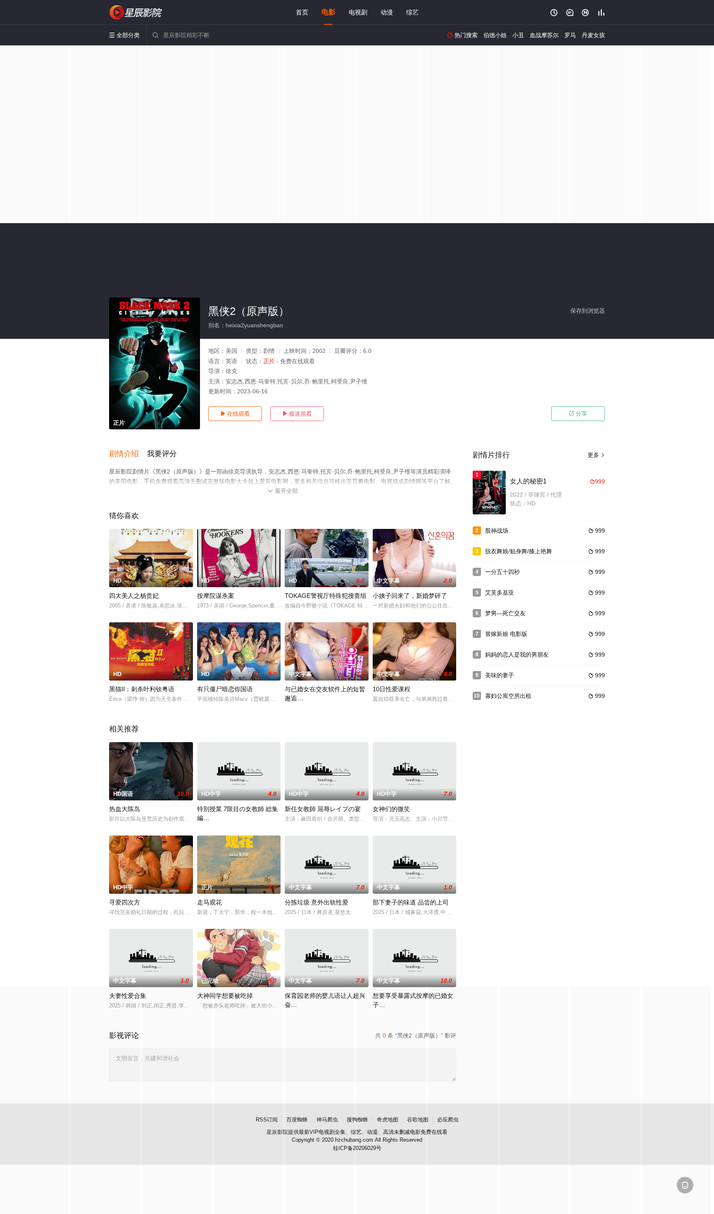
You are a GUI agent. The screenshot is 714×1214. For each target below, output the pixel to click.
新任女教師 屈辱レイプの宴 (323, 808)
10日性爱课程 (391, 689)
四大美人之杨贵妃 (134, 595)
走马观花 (209, 902)
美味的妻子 (499, 675)
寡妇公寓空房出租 (508, 696)
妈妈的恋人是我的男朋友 (517, 654)
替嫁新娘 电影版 (506, 634)
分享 (578, 413)
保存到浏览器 (587, 310)
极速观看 (297, 413)
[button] (128, 454)
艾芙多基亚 (499, 592)
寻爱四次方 (124, 902)
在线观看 (235, 413)
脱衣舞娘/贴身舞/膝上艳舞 (518, 551)
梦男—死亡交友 (505, 613)
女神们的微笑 (391, 808)
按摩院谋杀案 (215, 595)
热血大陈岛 (124, 808)
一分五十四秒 (502, 572)
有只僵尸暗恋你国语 (225, 689)
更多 (596, 455)
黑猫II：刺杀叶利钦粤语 (141, 689)
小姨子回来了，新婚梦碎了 (410, 595)
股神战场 (496, 530)
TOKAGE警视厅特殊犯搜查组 (326, 595)
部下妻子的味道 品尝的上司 (411, 902)
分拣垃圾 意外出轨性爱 (316, 902)
